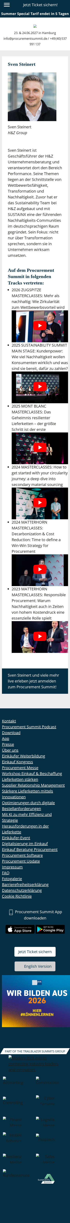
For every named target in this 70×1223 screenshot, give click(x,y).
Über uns (10, 750)
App (5, 738)
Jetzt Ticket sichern (35, 951)
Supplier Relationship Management (33, 785)
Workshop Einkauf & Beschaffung (32, 773)
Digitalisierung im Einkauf (25, 843)
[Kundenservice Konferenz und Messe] (18, 1181)
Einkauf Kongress (17, 761)
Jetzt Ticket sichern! (40, 4)
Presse (8, 744)
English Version (38, 966)
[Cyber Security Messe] (51, 1106)
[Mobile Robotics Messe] (18, 1143)
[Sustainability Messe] (51, 1181)
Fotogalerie (12, 878)
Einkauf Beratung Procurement (30, 849)
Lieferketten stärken (20, 779)
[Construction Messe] (51, 1086)
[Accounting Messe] (18, 1086)
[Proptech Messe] (51, 1143)
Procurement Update (21, 861)
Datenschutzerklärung (22, 890)
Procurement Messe (20, 767)
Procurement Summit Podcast (29, 726)
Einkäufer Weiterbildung (23, 756)
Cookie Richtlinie (17, 896)
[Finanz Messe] (18, 1124)
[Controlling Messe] (18, 1106)
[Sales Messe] (51, 1161)
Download (11, 732)
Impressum (12, 867)
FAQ (6, 872)
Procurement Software (22, 855)
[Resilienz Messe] (18, 1161)
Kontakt (9, 721)
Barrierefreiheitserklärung (25, 884)
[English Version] (64, 5)
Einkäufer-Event (16, 837)
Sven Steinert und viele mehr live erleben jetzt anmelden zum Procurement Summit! (33, 681)
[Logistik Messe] (51, 1124)
